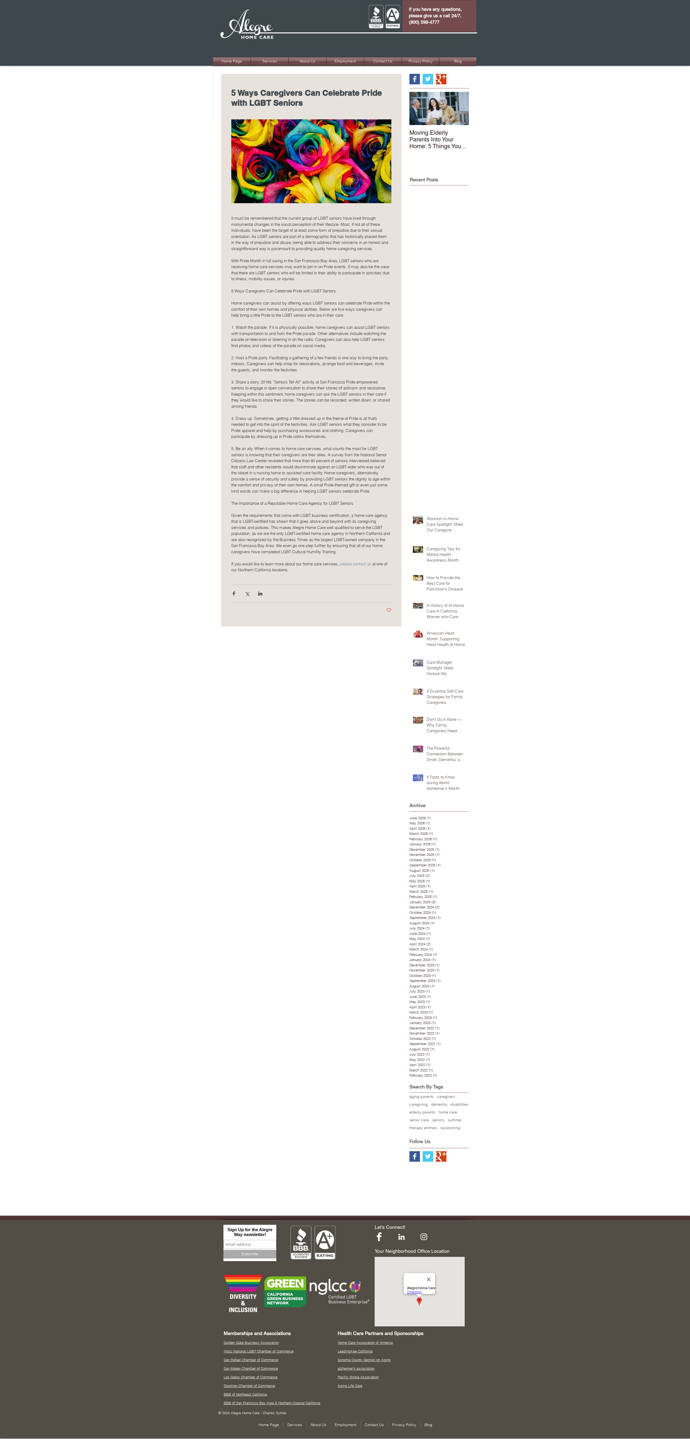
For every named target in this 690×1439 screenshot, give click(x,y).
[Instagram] (423, 1236)
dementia (439, 1104)
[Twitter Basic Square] (428, 79)
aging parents (421, 1096)
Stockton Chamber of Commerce (249, 1385)
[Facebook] (379, 1236)
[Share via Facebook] (233, 593)
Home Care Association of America (365, 1342)
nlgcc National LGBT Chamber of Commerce (259, 1351)
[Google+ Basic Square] (441, 79)
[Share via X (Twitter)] (247, 593)
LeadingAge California (355, 1351)
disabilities (459, 1104)
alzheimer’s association (356, 1368)
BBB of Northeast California (245, 1394)
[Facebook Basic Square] (414, 79)
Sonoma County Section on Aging (364, 1360)
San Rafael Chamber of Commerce (251, 1360)
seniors (438, 1120)
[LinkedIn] (401, 1236)
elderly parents (422, 1112)
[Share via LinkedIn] (260, 593)
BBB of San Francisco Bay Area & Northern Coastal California (272, 1403)
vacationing (450, 1128)
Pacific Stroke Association (358, 1377)
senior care (419, 1120)
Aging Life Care (350, 1385)
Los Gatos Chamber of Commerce (250, 1377)
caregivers (446, 1096)
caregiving (418, 1104)
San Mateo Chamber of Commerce (251, 1368)
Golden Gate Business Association (251, 1342)
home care (448, 1112)
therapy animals (423, 1128)
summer (455, 1120)
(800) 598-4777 (424, 22)
